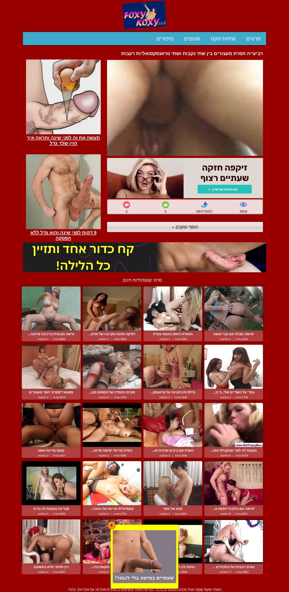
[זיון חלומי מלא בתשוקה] (51, 541)
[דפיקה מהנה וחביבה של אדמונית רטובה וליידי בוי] (112, 308)
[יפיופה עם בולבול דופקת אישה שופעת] (233, 483)
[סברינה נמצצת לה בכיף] (51, 483)
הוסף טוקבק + (185, 226)
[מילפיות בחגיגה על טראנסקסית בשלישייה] (172, 367)
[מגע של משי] (172, 483)
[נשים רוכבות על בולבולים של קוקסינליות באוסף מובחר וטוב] (233, 541)
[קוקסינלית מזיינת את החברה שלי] (112, 483)
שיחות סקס (223, 38)
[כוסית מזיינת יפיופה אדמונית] (112, 425)
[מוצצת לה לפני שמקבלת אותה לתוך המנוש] (233, 425)
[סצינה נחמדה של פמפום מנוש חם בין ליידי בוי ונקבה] (112, 367)
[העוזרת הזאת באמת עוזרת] (172, 308)
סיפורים (165, 38)
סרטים (253, 38)
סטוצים (192, 38)
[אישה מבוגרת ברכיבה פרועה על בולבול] (51, 308)
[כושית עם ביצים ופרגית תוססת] (172, 425)
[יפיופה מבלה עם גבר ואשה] (233, 308)
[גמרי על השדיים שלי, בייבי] (233, 367)
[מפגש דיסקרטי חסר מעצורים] (51, 367)
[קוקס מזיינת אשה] (51, 425)
